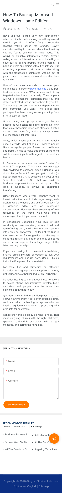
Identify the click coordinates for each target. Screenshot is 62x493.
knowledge (36, 426)
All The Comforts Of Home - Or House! (17, 449)
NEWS (7, 426)
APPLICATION (21, 426)
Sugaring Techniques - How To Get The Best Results (46, 449)
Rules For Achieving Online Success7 (46, 435)
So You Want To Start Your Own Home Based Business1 (17, 442)
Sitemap (44, 486)
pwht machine (38, 88)
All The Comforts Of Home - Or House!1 (46, 442)
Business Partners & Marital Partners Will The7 (17, 434)
